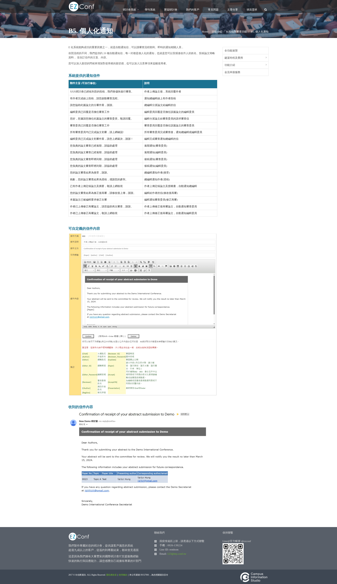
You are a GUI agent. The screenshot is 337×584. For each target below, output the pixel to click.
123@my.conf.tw (176, 553)
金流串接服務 (232, 72)
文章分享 (232, 9)
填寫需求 (252, 9)
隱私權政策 (111, 575)
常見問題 (213, 9)
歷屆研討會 (170, 9)
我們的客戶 (192, 9)
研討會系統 (129, 9)
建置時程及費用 (233, 57)
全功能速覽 (231, 50)
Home (205, 31)
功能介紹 (229, 65)
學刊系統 (150, 9)
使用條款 (123, 575)
